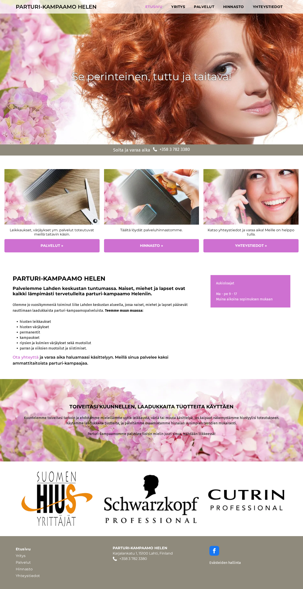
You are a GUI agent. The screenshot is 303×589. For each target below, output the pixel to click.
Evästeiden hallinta (225, 563)
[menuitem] (154, 7)
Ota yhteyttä (26, 357)
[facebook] (214, 551)
